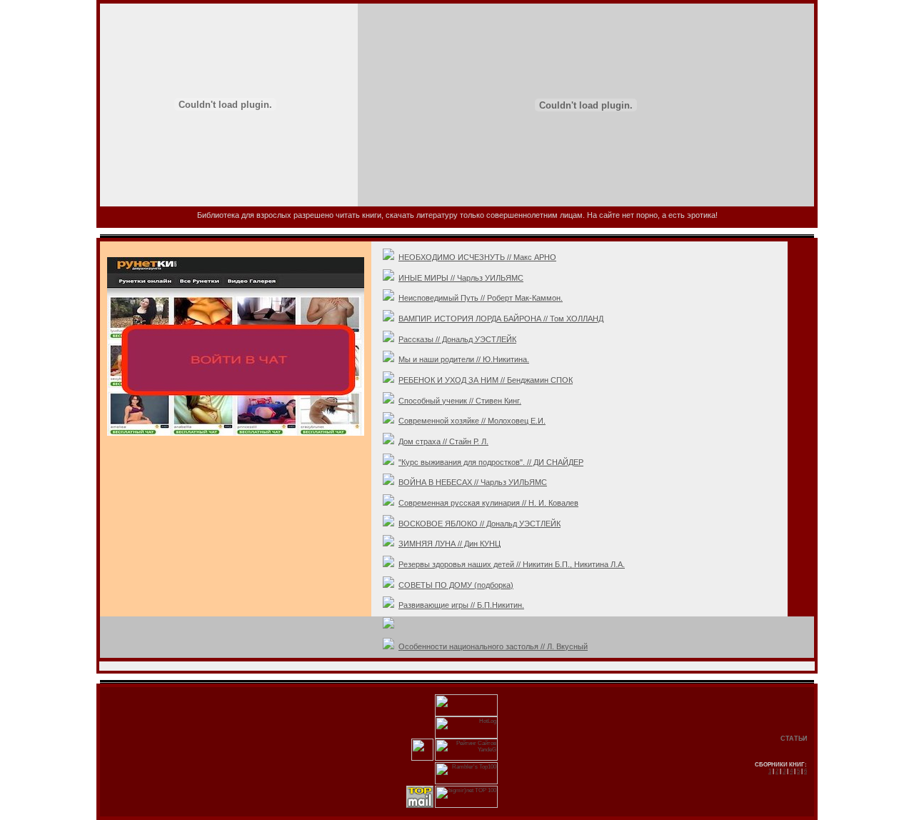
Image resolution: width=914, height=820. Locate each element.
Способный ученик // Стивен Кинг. (459, 400)
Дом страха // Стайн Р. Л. (443, 441)
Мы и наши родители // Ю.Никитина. (463, 359)
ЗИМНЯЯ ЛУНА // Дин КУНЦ (449, 543)
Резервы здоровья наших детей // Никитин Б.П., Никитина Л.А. (511, 564)
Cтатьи (793, 738)
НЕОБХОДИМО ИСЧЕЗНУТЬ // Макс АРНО (477, 257)
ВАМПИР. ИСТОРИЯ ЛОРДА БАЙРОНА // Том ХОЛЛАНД (500, 318)
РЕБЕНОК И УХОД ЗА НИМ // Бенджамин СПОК (485, 380)
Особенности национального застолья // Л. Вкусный (493, 646)
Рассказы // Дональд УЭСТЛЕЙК (457, 339)
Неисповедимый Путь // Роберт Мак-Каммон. (480, 298)
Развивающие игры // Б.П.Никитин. (461, 605)
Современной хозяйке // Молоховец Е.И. (472, 420)
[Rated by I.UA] (466, 714)
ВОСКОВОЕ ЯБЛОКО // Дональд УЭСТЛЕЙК (479, 523)
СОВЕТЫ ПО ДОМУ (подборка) (455, 585)
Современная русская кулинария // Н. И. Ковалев (488, 503)
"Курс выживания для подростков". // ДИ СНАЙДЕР (490, 462)
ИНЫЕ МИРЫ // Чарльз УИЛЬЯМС (460, 278)
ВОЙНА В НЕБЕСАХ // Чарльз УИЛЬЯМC (472, 482)
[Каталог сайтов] (422, 759)
